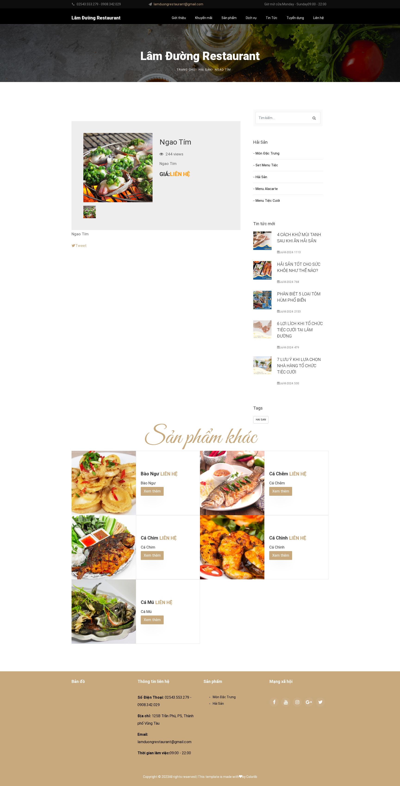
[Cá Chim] (104, 547)
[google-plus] (308, 702)
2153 (297, 311)
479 (296, 347)
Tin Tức (271, 18)
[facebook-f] (274, 702)
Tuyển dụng (295, 18)
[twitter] (320, 702)
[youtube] (285, 702)
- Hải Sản (260, 177)
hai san (261, 419)
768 (296, 282)
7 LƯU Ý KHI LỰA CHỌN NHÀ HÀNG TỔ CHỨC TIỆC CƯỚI (299, 365)
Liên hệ (318, 18)
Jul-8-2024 (286, 252)
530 (296, 383)
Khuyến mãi (203, 18)
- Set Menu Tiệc (265, 165)
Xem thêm (152, 491)
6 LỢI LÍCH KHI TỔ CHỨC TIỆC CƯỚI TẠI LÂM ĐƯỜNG (300, 329)
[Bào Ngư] (104, 483)
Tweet (81, 245)
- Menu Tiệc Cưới (266, 201)
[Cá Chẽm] (232, 483)
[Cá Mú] (104, 611)
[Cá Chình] (232, 547)
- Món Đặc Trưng (266, 153)
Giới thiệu (179, 18)
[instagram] (297, 702)
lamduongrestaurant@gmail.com (178, 4)
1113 (297, 252)
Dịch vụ (251, 18)
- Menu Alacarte (265, 189)
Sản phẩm (229, 18)
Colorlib (251, 777)
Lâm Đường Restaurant (96, 18)
